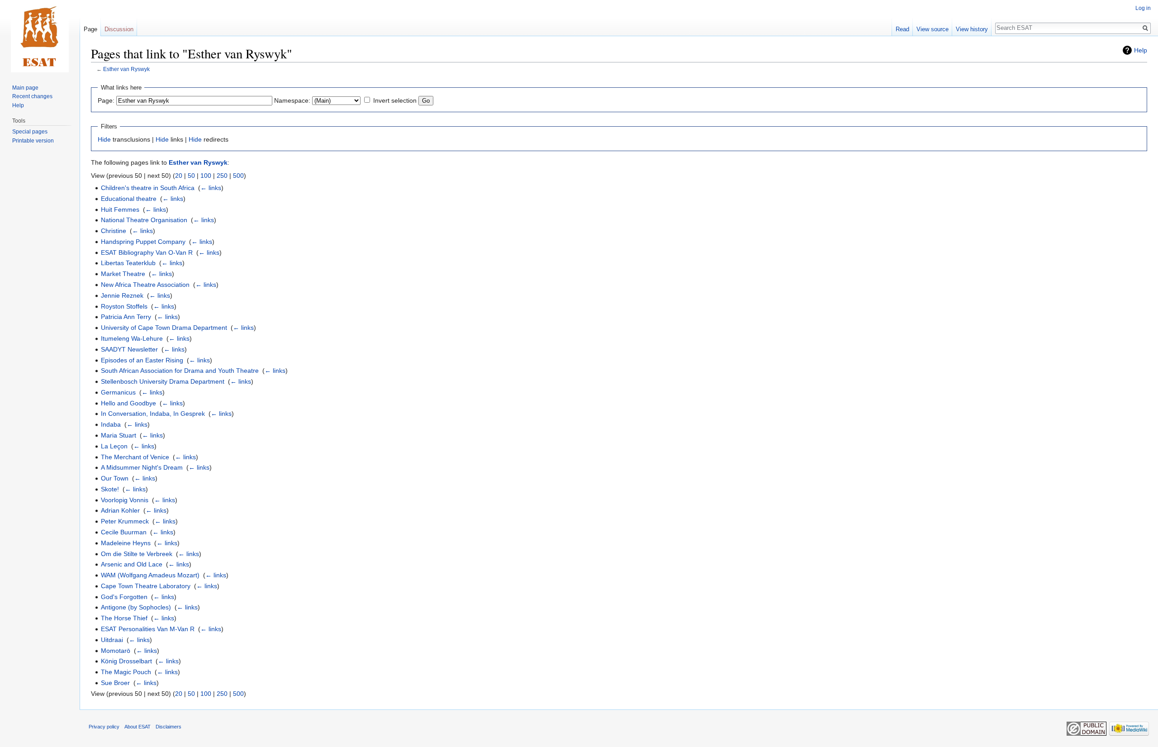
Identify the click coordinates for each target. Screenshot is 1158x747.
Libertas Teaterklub (128, 262)
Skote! (110, 489)
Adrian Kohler (120, 510)
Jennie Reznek (122, 295)
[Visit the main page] (40, 36)
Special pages (29, 131)
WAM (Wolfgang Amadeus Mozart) (150, 575)
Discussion (118, 29)
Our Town (114, 478)
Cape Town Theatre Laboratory (145, 586)
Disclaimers (168, 726)
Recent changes (32, 96)
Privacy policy (104, 726)
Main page (25, 88)
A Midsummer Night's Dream (142, 467)
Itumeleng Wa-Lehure (132, 338)
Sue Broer (115, 682)
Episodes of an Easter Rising (142, 360)
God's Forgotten (124, 596)
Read (902, 29)
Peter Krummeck (125, 521)
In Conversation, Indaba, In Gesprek (153, 413)
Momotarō (115, 650)
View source (932, 29)
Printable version (33, 141)
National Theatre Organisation (144, 220)
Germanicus (118, 392)
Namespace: (292, 100)
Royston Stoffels (124, 306)
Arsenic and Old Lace (131, 564)
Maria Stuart (118, 435)
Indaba (111, 424)
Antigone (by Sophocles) (136, 607)
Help (1140, 50)
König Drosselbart (126, 661)
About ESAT (137, 726)
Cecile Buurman (124, 532)
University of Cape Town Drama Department (164, 327)
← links (210, 187)
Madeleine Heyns (126, 543)
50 (191, 175)
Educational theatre (129, 198)
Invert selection (395, 100)
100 (205, 175)
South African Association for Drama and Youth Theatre (180, 370)
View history (972, 29)
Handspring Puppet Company (143, 241)
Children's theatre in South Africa (148, 187)
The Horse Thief (124, 618)
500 (238, 175)
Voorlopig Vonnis (124, 500)
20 (178, 175)
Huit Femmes (120, 209)
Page (90, 29)
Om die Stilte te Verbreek (136, 553)
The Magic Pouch (126, 672)
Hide (104, 139)
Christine (113, 230)
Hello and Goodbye (128, 403)
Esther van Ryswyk (126, 69)
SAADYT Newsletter (129, 349)
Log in (1143, 8)
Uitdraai (112, 639)
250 (222, 175)
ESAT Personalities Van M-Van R (148, 629)
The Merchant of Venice (135, 457)
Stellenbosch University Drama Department (162, 381)
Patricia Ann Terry (126, 316)
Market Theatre (123, 273)
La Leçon (114, 446)
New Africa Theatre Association (145, 284)
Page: (106, 100)
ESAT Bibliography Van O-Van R (147, 252)
